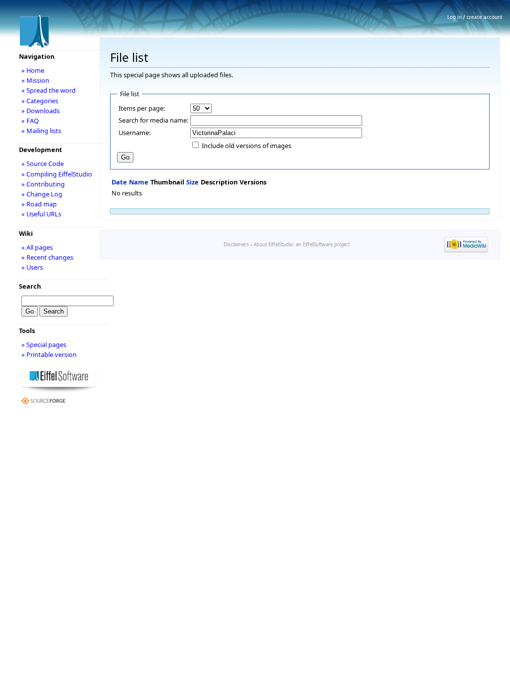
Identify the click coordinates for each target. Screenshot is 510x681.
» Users (32, 267)
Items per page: (142, 108)
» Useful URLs (41, 213)
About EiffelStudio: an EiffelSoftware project (302, 244)
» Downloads (40, 110)
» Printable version (49, 354)
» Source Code (42, 163)
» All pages (37, 247)
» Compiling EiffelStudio (56, 174)
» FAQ (30, 120)
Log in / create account (475, 16)
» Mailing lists (41, 130)
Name (138, 181)
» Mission (35, 80)
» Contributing (43, 183)
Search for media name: (153, 120)
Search (30, 286)
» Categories (39, 100)
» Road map (39, 203)
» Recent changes (47, 257)
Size (192, 181)
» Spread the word (48, 90)
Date (119, 181)
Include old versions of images (246, 145)
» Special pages (43, 344)
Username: (134, 132)
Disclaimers (236, 244)
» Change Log (41, 193)
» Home (32, 70)
